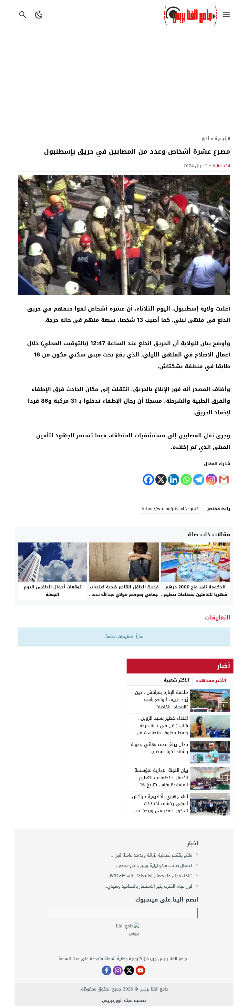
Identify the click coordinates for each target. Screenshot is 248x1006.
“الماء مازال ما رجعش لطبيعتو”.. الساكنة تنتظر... (148, 876)
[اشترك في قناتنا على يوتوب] (140, 970)
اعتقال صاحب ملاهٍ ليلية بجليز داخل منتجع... (154, 865)
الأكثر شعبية (176, 680)
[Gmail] (224, 479)
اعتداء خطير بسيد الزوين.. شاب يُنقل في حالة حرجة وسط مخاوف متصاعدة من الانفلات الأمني (162, 729)
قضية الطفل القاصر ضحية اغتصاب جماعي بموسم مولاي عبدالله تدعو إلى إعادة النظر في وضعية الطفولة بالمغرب (124, 598)
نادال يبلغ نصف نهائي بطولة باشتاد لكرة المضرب (159, 748)
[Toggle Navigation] (228, 15)
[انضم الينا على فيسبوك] (106, 970)
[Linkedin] (173, 479)
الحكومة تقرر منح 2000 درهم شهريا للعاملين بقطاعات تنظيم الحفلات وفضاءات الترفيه (195, 594)
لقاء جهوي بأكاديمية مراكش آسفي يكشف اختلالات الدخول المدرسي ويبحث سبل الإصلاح (159, 807)
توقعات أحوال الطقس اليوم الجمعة (52, 590)
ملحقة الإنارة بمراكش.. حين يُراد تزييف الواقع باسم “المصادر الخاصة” (161, 699)
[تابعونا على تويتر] (129, 970)
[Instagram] (211, 479)
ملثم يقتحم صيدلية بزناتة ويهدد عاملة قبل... (152, 855)
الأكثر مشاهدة (211, 680)
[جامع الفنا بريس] (122, 939)
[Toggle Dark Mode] (39, 15)
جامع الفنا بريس (154, 989)
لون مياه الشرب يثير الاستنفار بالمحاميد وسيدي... (148, 886)
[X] (161, 479)
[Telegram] (198, 479)
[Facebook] (148, 479)
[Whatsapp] (186, 479)
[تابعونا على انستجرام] (118, 970)
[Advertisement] (123, 79)
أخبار (205, 139)
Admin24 (221, 166)
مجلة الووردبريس (117, 1000)
